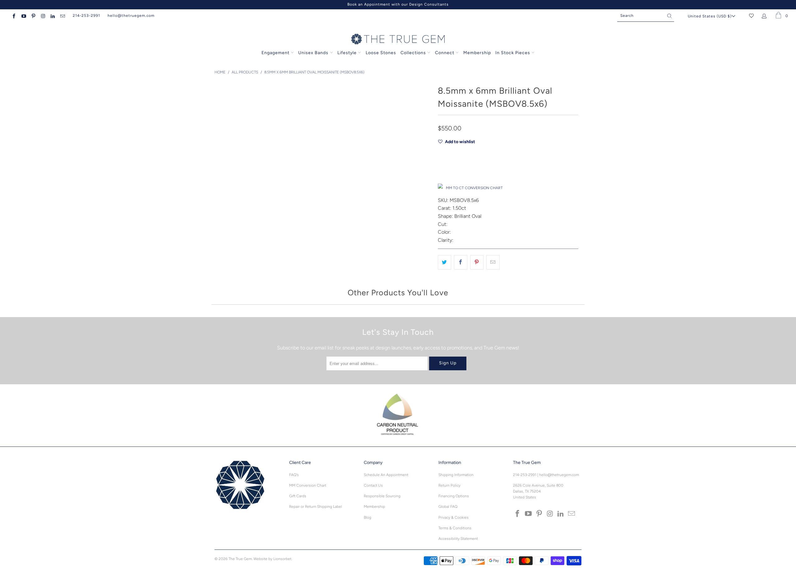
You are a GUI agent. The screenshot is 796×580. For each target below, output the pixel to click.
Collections (413, 52)
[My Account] (765, 15)
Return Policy (449, 485)
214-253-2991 (86, 15)
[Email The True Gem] (62, 15)
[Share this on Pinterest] (477, 262)
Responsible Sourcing (382, 496)
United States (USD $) (710, 16)
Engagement (275, 52)
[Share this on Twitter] (444, 262)
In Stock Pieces (513, 52)
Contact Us (373, 485)
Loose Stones (381, 52)
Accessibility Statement (458, 538)
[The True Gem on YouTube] (23, 15)
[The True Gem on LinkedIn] (52, 15)
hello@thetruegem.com (131, 15)
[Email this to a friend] (493, 262)
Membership (477, 52)
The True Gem (240, 559)
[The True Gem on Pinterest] (33, 15)
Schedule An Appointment (386, 475)
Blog (367, 517)
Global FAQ (447, 506)
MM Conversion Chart (307, 485)
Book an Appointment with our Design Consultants (398, 4)
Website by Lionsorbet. (272, 559)
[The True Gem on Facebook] (13, 15)
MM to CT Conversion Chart (474, 188)
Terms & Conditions (454, 528)
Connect (444, 52)
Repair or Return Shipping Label (315, 506)
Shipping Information (456, 475)
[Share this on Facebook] (460, 262)
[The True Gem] (398, 39)
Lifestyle (347, 52)
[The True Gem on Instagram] (42, 15)
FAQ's (294, 475)
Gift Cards (297, 496)
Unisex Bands (313, 52)
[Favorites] (751, 15)
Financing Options (453, 496)
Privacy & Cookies (453, 517)
